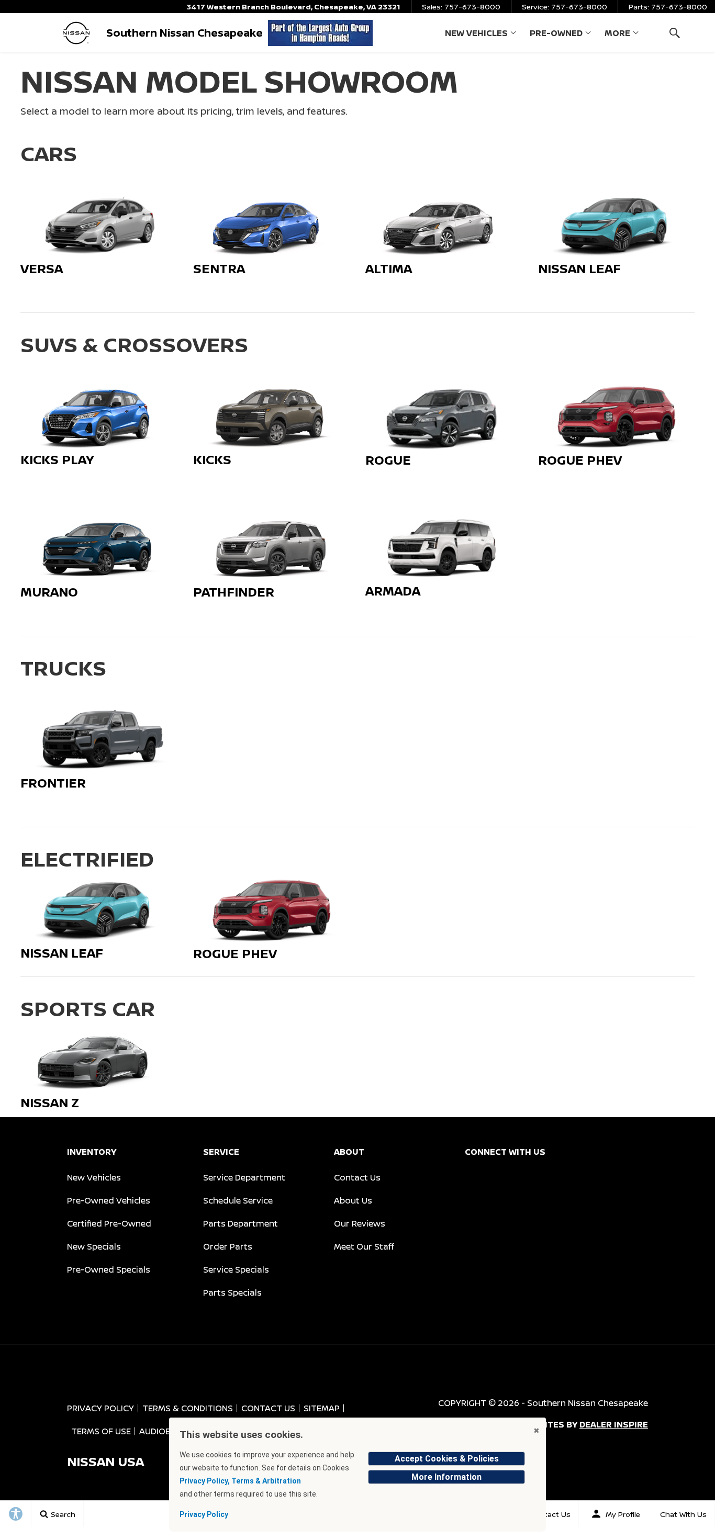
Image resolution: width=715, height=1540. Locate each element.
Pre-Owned (556, 33)
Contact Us (357, 1177)
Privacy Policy (100, 1408)
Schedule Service (238, 1200)
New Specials (94, 1246)
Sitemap (322, 1408)
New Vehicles (476, 33)
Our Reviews (359, 1223)
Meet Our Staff (364, 1246)
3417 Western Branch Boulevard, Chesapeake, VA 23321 (293, 7)
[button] (674, 32)
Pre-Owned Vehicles (108, 1200)
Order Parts (227, 1246)
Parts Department (240, 1223)
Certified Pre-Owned (109, 1223)
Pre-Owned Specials (108, 1269)
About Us (353, 1200)
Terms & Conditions (187, 1408)
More (617, 35)
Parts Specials (232, 1292)
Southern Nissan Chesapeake (587, 1403)
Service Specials (236, 1269)
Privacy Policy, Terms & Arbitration (240, 1481)
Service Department (244, 1177)
